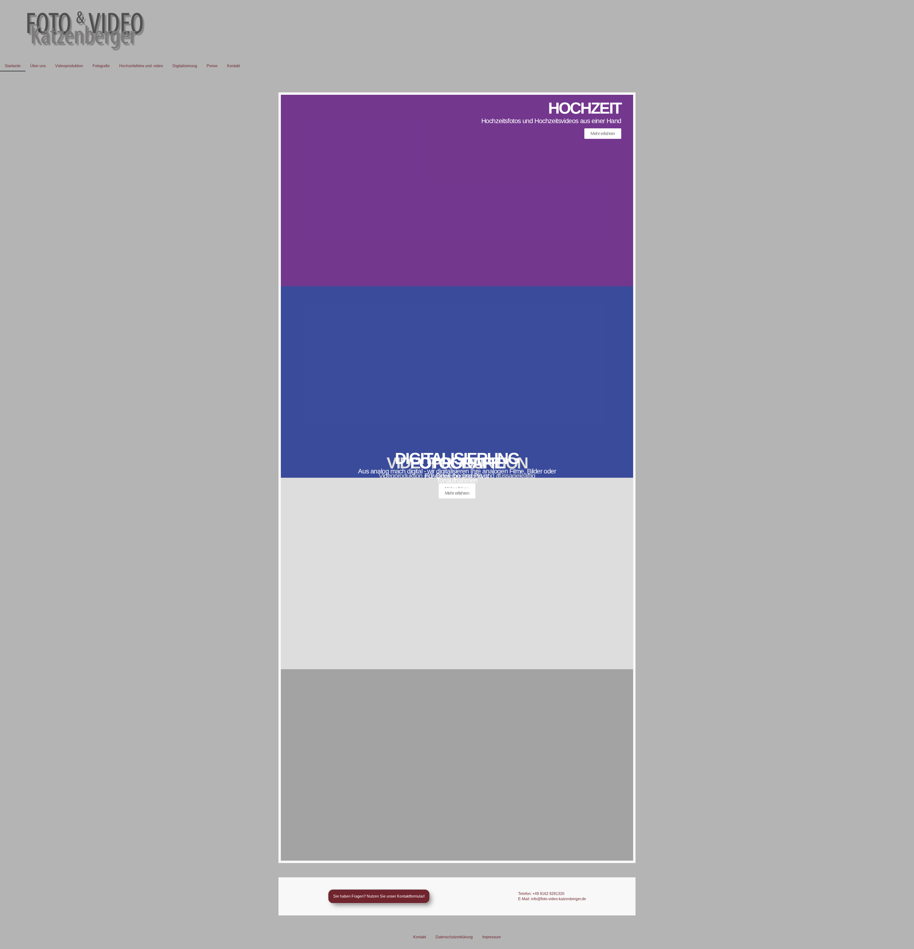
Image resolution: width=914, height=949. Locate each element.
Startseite (13, 66)
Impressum (491, 937)
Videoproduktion (69, 66)
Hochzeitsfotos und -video (141, 66)
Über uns (38, 66)
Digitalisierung (185, 66)
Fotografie (101, 66)
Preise (212, 66)
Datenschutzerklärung (454, 937)
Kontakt (233, 66)
